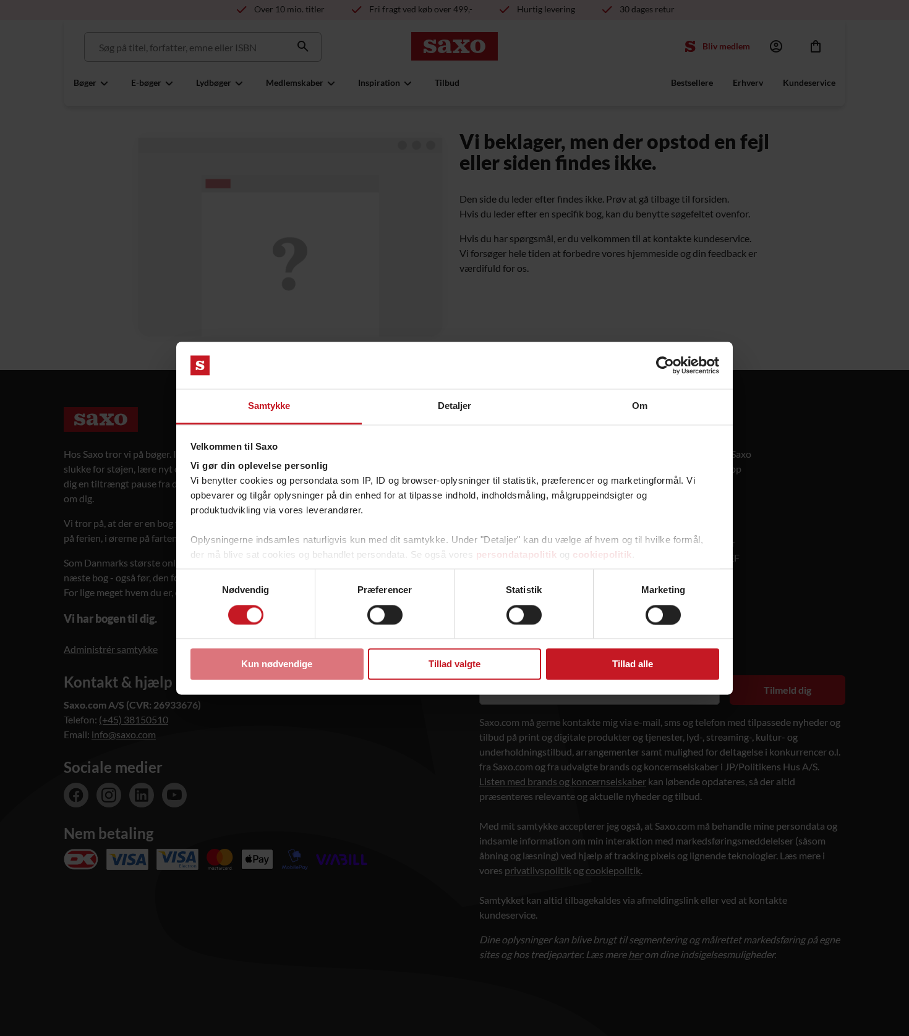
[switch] (385, 615)
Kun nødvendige (276, 664)
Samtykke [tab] (269, 406)
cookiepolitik (602, 555)
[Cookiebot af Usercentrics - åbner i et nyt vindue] (665, 365)
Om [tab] (639, 406)
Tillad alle (632, 664)
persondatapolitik (516, 555)
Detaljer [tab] (455, 406)
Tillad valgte (454, 664)
